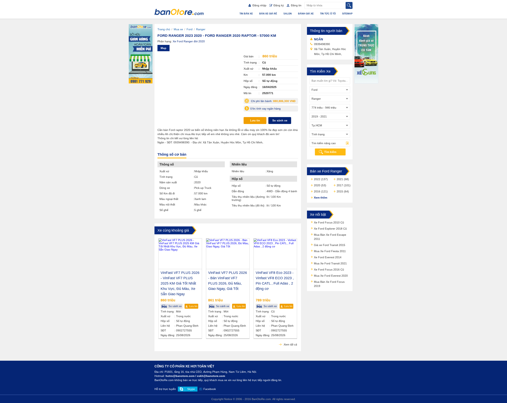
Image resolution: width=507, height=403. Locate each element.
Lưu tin (255, 120)
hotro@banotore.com (180, 375)
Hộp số (236, 185)
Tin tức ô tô (328, 13)
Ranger (200, 29)
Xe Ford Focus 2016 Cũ (329, 269)
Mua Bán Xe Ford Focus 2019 (329, 284)
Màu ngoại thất (168, 199)
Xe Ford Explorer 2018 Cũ (330, 228)
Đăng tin (296, 5)
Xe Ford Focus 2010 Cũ (329, 222)
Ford (190, 29)
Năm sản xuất (168, 182)
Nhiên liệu (238, 171)
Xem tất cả (290, 344)
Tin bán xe (246, 13)
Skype (191, 389)
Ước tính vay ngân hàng (265, 108)
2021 (340, 179)
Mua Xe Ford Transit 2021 (330, 263)
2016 (317, 191)
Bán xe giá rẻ (268, 13)
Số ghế (163, 210)
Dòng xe (164, 187)
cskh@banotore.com (211, 375)
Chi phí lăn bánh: (274, 101)
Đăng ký (279, 5)
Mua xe (178, 29)
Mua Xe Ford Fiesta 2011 (330, 251)
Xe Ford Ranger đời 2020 (189, 41)
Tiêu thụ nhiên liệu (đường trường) (248, 198)
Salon (287, 13)
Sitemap (347, 13)
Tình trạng (165, 176)
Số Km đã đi (167, 193)
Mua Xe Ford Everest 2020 (331, 275)
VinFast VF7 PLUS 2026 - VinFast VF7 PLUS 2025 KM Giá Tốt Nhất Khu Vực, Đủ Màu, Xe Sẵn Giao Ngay (180, 283)
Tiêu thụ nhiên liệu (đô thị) (248, 205)
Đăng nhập (259, 5)
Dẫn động (238, 191)
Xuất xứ (164, 171)
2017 (340, 185)
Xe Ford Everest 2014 (327, 257)
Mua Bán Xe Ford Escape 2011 (330, 236)
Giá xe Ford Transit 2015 (329, 245)
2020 (317, 185)
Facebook (209, 389)
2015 (340, 191)
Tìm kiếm (330, 151)
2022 (317, 179)
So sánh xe (279, 120)
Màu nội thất (167, 204)
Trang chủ (163, 29)
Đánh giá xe (306, 13)
